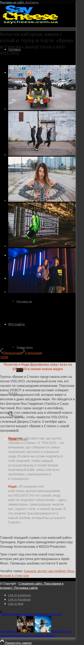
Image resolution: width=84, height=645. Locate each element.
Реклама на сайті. (12, 2)
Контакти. (32, 2)
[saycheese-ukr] (30, 23)
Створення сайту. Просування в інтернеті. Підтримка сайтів (31, 585)
